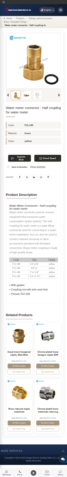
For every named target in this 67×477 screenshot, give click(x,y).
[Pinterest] (48, 177)
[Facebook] (20, 177)
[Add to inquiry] (19, 335)
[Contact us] (63, 459)
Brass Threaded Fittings (15, 22)
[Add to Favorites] (8, 167)
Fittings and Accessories (40, 18)
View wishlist (37, 167)
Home (9, 18)
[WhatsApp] (41, 177)
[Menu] (60, 10)
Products (20, 18)
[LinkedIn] (34, 177)
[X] (27, 177)
